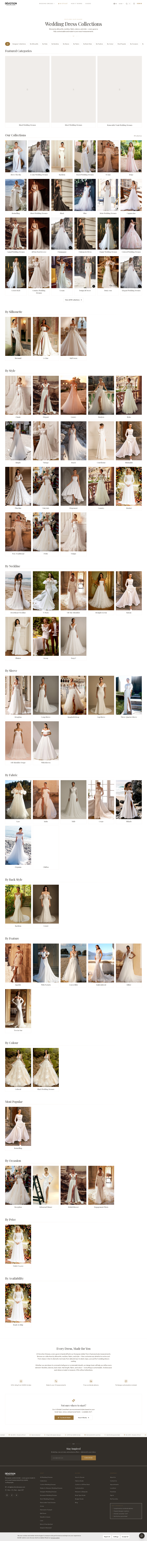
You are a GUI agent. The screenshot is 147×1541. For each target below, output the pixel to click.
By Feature (99, 44)
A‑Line (42, 1506)
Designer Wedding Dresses (48, 1491)
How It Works (76, 3)
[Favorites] (134, 4)
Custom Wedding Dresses (48, 1484)
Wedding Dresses (46, 3)
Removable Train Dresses (48, 1502)
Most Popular (122, 44)
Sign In (139, 3)
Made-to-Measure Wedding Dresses (51, 1488)
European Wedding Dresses (48, 1495)
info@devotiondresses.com (16, 1487)
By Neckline (55, 44)
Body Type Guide (80, 1495)
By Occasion (134, 44)
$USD (120, 3)
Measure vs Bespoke (81, 1491)
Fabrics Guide (79, 1481)
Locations (113, 1488)
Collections (43, 1481)
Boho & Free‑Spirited (46, 1524)
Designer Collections (19, 44)
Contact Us (113, 1481)
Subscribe (88, 1458)
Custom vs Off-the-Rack (82, 1484)
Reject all (107, 1537)
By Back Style (87, 44)
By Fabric (76, 44)
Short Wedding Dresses (47, 1499)
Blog (76, 1502)
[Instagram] (7, 1495)
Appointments (114, 1484)
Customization (79, 1488)
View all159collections (72, 300)
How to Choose (79, 1477)
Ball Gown (43, 1513)
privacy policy (55, 1538)
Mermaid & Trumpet (46, 1510)
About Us (113, 1477)
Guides (88, 3)
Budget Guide (79, 1499)
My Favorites (114, 1499)
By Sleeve (66, 44)
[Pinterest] (16, 1495)
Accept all (125, 1537)
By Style (44, 44)
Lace (41, 1520)
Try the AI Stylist (65, 1418)
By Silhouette (34, 44)
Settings (115, 1537)
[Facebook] (12, 1495)
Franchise (113, 1491)
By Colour (110, 44)
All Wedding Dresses (46, 1477)
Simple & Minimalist (46, 1528)
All (7, 44)
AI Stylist (64, 3)
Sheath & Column (45, 1517)
